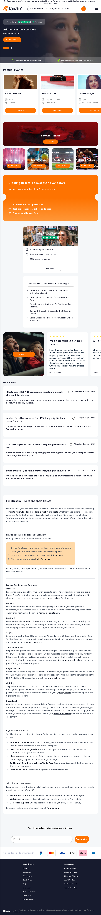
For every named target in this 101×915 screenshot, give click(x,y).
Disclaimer (27, 888)
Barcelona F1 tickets (70, 872)
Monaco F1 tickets (70, 868)
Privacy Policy (27, 876)
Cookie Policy (27, 880)
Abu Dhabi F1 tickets (70, 884)
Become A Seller (28, 900)
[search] (83, 8)
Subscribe (82, 839)
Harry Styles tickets (70, 888)
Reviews (22, 354)
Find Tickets (86, 166)
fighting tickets (64, 692)
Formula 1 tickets (47, 613)
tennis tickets (31, 642)
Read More (50, 268)
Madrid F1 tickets (69, 880)
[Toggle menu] (96, 9)
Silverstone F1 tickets (71, 876)
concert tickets (53, 598)
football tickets (31, 621)
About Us (26, 868)
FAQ (24, 884)
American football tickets (70, 660)
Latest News (27, 896)
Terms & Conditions (29, 892)
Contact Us (27, 872)
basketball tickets (62, 713)
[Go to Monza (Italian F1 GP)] (11, 48)
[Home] (12, 8)
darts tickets (54, 678)
